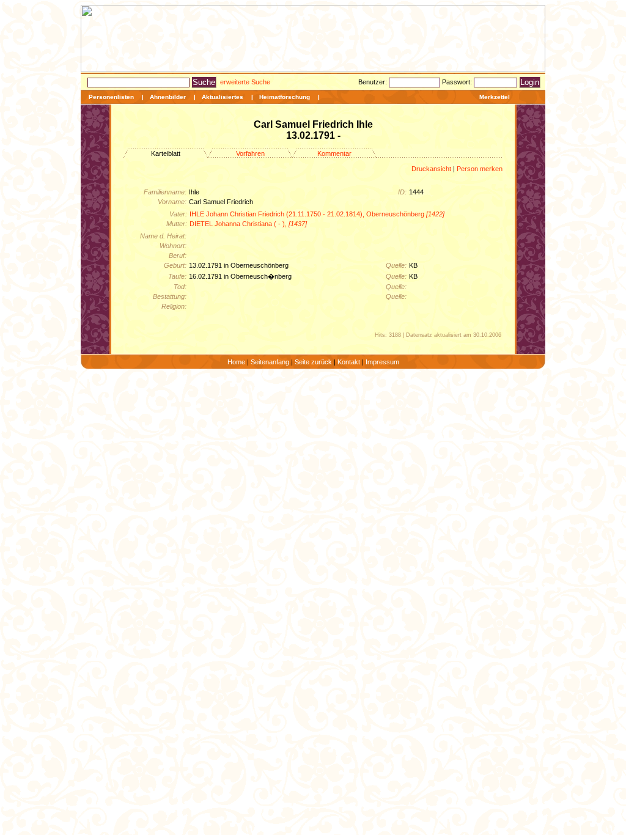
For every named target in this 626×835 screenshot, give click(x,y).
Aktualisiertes (222, 97)
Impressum (382, 362)
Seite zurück (313, 362)
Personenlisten (111, 97)
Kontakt (348, 362)
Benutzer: (373, 82)
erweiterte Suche (245, 82)
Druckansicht (431, 168)
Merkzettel (494, 97)
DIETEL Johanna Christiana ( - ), (248, 223)
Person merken (480, 168)
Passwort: (458, 82)
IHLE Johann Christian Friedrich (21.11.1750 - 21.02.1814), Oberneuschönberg (317, 214)
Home (236, 362)
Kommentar (334, 153)
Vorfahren (250, 153)
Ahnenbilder (168, 97)
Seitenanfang (270, 362)
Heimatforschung (284, 97)
